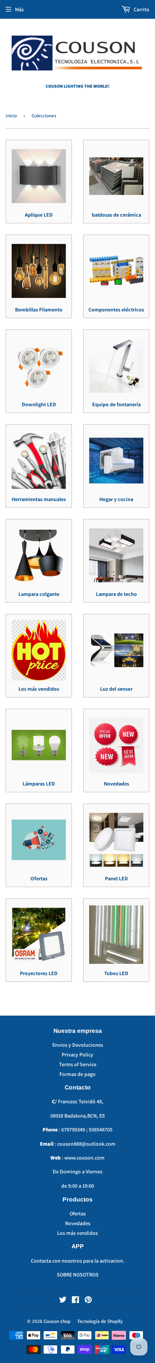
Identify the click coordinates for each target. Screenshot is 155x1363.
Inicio (11, 115)
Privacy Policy (77, 1054)
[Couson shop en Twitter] (63, 1300)
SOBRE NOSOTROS (78, 1274)
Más (19, 9)
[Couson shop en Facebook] (75, 1300)
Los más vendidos (77, 1233)
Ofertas (78, 1213)
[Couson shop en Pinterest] (88, 1300)
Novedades (77, 1223)
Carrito (140, 9)
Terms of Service (77, 1064)
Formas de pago (77, 1074)
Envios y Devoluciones (77, 1044)
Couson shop (57, 1321)
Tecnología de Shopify (100, 1321)
